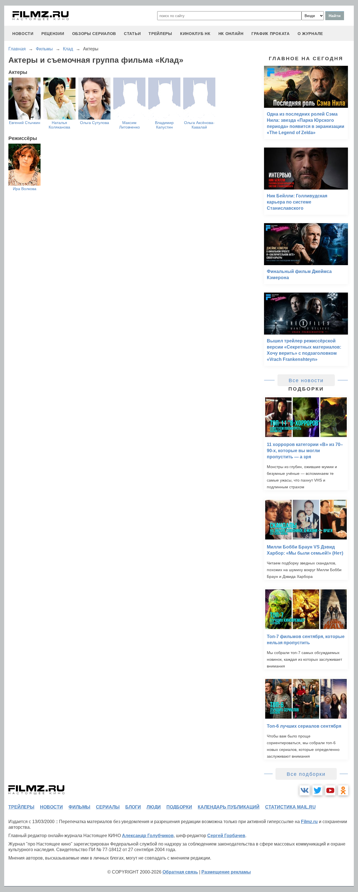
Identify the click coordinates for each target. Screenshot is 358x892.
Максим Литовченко (129, 124)
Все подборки (306, 774)
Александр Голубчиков (148, 835)
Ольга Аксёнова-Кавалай (199, 124)
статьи (132, 33)
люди (154, 807)
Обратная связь (180, 872)
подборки (179, 807)
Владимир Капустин (164, 124)
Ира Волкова (24, 188)
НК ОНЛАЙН (231, 33)
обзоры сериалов (94, 33)
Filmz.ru (309, 821)
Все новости (306, 380)
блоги (133, 807)
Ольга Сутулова (94, 122)
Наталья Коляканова (59, 124)
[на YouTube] (330, 790)
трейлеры (160, 33)
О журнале (310, 33)
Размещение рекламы (226, 872)
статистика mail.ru (290, 807)
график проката (270, 33)
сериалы (108, 807)
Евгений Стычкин (24, 122)
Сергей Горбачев (226, 835)
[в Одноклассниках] (343, 790)
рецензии (52, 33)
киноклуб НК (195, 33)
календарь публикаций (229, 807)
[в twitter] (317, 790)
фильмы (79, 807)
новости (23, 33)
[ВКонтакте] (305, 790)
